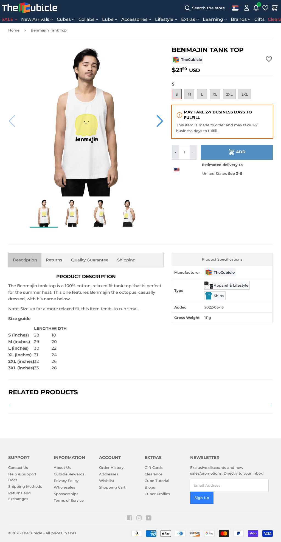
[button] (12, 121)
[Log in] (246, 7)
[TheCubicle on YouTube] (148, 519)
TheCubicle (32, 533)
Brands (239, 19)
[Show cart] (274, 7)
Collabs (86, 19)
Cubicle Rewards (69, 474)
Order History (111, 467)
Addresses (108, 474)
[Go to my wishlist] (265, 7)
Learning (213, 19)
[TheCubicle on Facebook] (130, 519)
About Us (62, 467)
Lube (108, 19)
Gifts (259, 19)
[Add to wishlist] (269, 59)
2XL (229, 94)
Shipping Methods (25, 486)
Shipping (126, 260)
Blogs (150, 487)
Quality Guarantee (89, 260)
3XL (244, 94)
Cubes (64, 19)
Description (25, 260)
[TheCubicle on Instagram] (139, 519)
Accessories (134, 19)
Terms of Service (69, 500)
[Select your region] (235, 7)
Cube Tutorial (157, 480)
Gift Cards (154, 467)
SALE (7, 19)
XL (215, 94)
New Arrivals (35, 19)
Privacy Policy (66, 480)
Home (13, 30)
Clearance (153, 474)
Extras (188, 19)
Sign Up (202, 497)
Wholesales (64, 487)
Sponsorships (66, 494)
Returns (54, 260)
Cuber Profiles (157, 494)
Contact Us (18, 467)
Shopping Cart (112, 487)
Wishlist (106, 480)
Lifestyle (164, 19)
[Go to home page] (29, 7)
